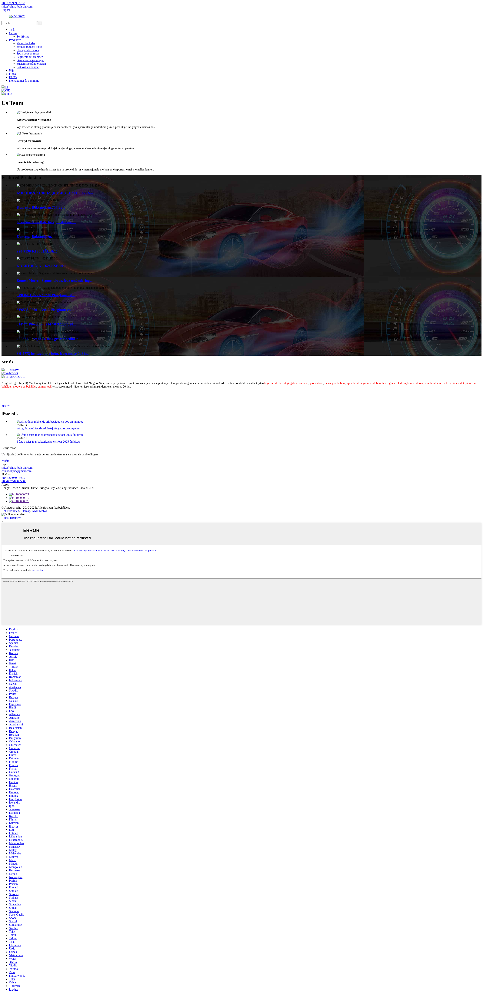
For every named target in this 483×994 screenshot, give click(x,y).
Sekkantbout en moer (29, 46)
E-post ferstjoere (11, 517)
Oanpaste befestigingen (30, 60)
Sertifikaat (23, 36)
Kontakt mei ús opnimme (24, 80)
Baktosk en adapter (28, 67)
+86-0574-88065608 (14, 481)
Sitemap (25, 511)
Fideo (12, 73)
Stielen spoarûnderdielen (31, 63)
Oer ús (13, 33)
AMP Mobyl (39, 511)
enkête (5, 460)
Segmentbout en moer (30, 56)
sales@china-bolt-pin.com (17, 467)
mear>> (6, 405)
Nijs (11, 70)
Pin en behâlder (26, 43)
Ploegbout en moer (28, 50)
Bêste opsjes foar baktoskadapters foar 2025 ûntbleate (48, 441)
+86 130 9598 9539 (13, 477)
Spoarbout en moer (28, 53)
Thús (12, 29)
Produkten (15, 39)
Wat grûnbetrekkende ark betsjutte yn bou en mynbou (48, 428)
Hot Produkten (10, 511)
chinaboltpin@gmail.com (17, 471)
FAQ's (13, 77)
